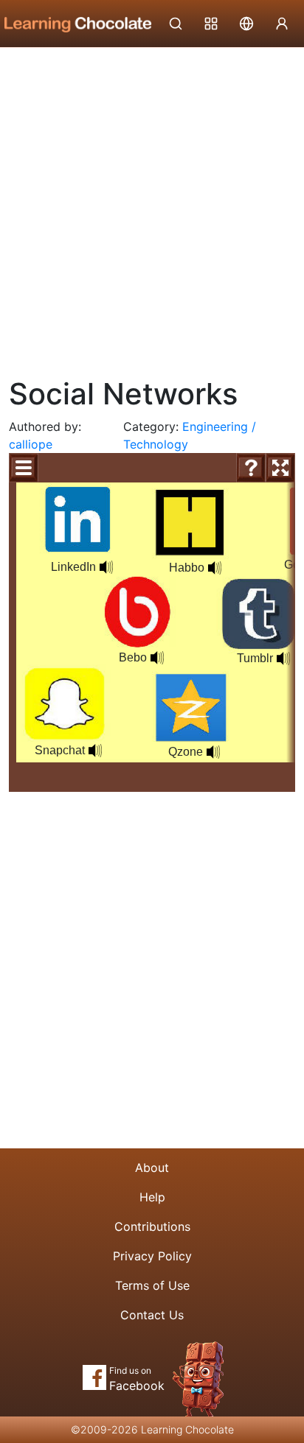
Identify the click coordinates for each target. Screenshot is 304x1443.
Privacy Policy (152, 1256)
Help (152, 1197)
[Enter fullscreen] (280, 467)
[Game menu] (23, 467)
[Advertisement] (152, 207)
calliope (30, 444)
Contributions (152, 1226)
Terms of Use (152, 1285)
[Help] (251, 467)
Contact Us (152, 1314)
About (152, 1167)
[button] (157, 657)
